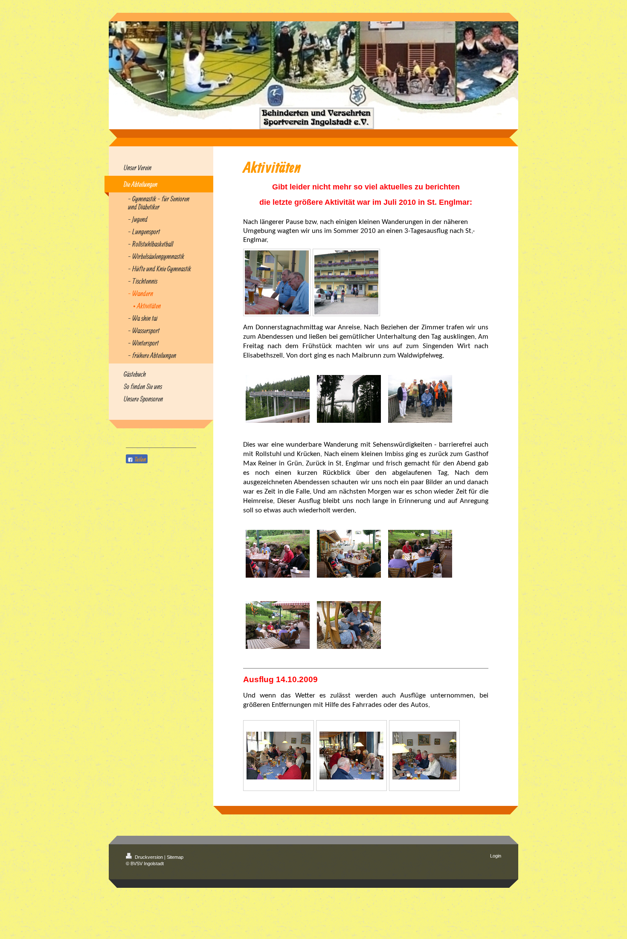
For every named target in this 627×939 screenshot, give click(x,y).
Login (495, 855)
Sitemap (175, 857)
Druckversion (149, 857)
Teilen (139, 459)
